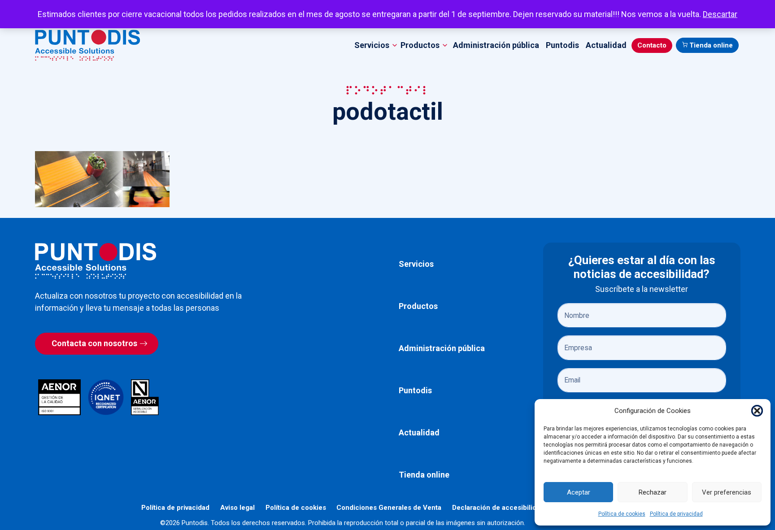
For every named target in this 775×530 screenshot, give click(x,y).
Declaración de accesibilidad (498, 508)
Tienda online (711, 45)
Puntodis (562, 45)
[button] (757, 410)
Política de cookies (621, 514)
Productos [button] (420, 45)
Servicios (416, 264)
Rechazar (652, 492)
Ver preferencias (726, 492)
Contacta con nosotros (94, 343)
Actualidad (606, 45)
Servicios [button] (371, 45)
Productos (418, 306)
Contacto (651, 45)
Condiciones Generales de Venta (388, 508)
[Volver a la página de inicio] (95, 261)
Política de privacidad (676, 514)
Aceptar (578, 492)
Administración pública (496, 45)
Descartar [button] (720, 14)
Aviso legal (237, 508)
